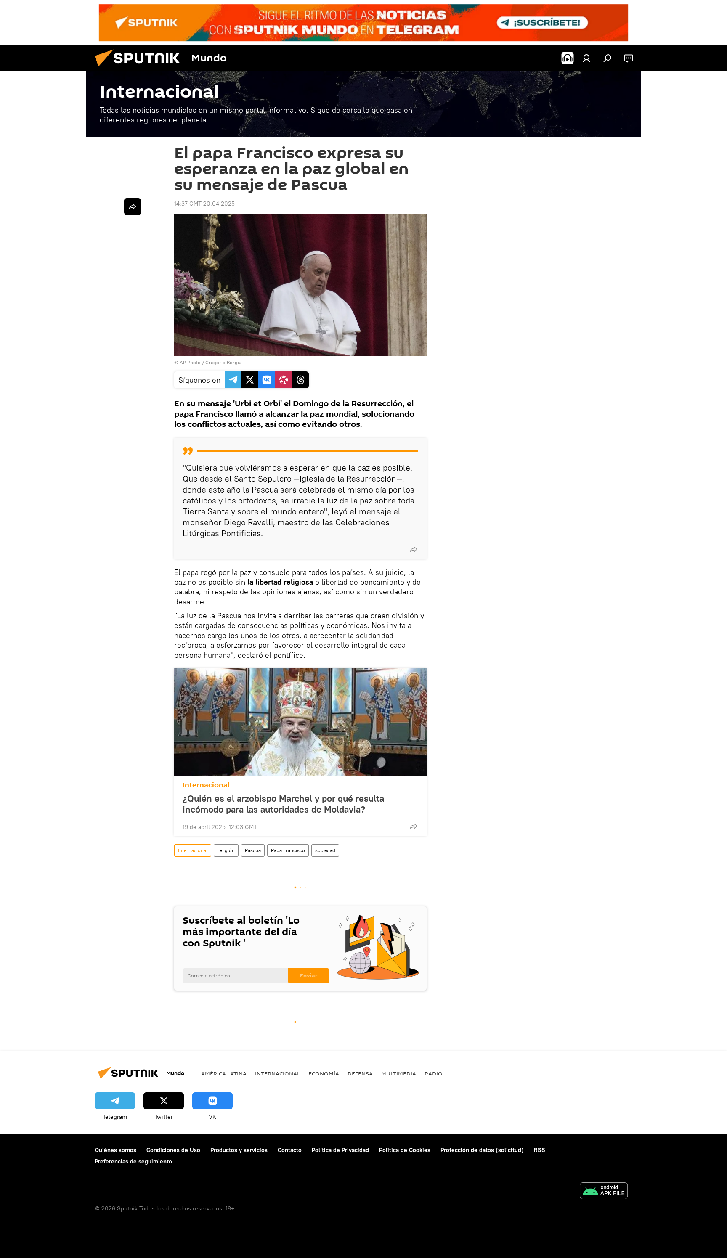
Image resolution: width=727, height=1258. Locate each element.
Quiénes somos (115, 1150)
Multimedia (398, 1073)
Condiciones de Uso (173, 1150)
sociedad (325, 850)
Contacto (290, 1150)
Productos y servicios (239, 1150)
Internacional (206, 785)
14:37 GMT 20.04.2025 (204, 203)
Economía (323, 1073)
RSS (539, 1150)
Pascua (253, 850)
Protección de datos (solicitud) (482, 1150)
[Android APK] (603, 1191)
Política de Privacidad (340, 1150)
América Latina (224, 1073)
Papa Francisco (288, 850)
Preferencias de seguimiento (133, 1161)
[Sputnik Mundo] (140, 68)
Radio (434, 1073)
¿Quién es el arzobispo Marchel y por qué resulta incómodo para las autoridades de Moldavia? (283, 804)
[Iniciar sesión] (586, 58)
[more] (413, 549)
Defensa (360, 1073)
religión (226, 850)
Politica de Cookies (404, 1150)
